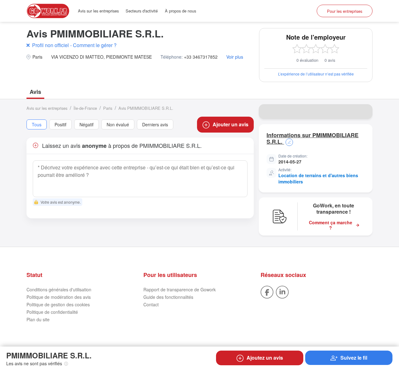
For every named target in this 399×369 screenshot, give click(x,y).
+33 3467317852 (201, 57)
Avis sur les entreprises (98, 11)
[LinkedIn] (282, 291)
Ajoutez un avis (265, 357)
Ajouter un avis (230, 124)
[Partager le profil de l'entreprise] (364, 111)
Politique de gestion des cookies (58, 304)
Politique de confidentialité (52, 312)
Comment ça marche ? (330, 225)
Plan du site (38, 319)
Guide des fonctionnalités (168, 297)
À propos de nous (180, 11)
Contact (151, 304)
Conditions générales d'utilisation (58, 289)
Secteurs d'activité (142, 11)
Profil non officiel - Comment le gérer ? (74, 45)
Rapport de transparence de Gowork (179, 289)
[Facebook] (267, 291)
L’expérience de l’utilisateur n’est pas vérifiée (316, 73)
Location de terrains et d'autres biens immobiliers (318, 178)
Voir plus (234, 57)
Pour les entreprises (344, 11)
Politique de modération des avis (58, 297)
